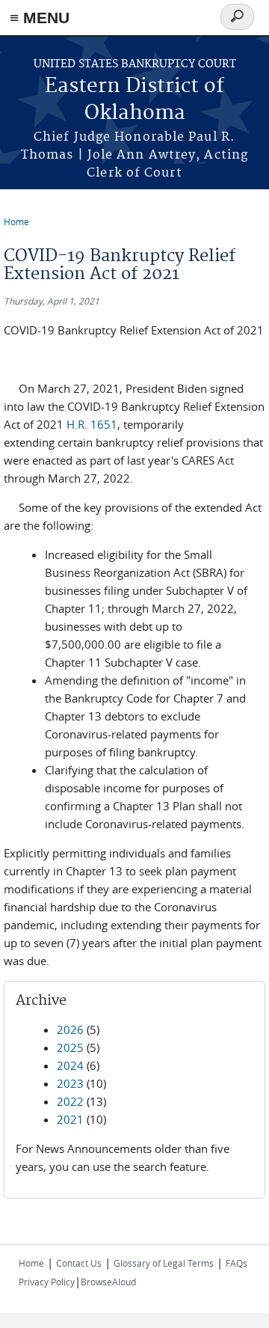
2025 (70, 1047)
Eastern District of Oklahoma (134, 100)
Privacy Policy (47, 1282)
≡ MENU (39, 17)
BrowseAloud (108, 1282)
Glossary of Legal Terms (164, 1263)
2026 (70, 1029)
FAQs (236, 1263)
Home (16, 221)
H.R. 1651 (92, 424)
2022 (70, 1101)
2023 (70, 1083)
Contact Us (79, 1263)
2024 (70, 1065)
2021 (70, 1119)
